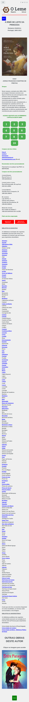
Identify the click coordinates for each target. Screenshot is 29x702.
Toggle (3, 2)
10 (14, 143)
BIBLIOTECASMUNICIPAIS (8, 222)
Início (3, 18)
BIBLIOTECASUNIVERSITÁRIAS (21, 222)
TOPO (14, 698)
